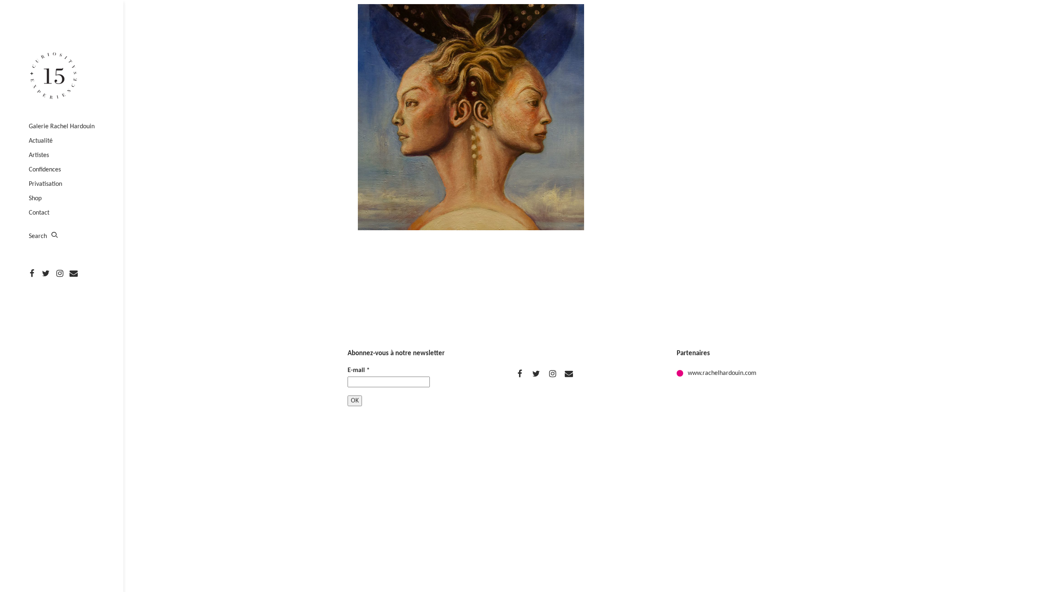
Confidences (45, 169)
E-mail (359, 370)
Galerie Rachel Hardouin (62, 126)
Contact (39, 213)
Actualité (41, 141)
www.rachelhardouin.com (722, 373)
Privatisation (45, 184)
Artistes (39, 155)
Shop (35, 198)
